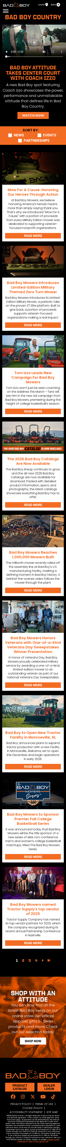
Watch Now (33, 115)
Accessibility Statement (26, 1112)
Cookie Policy (32, 1108)
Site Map (52, 1112)
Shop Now (33, 1041)
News (19, 135)
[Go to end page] (48, 960)
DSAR (30, 1141)
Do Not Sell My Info (41, 1141)
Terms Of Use (44, 1104)
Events (49, 135)
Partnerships (37, 140)
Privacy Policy (20, 1104)
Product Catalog (19, 1087)
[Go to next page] (42, 960)
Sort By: (31, 130)
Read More (33, 236)
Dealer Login (49, 1087)
